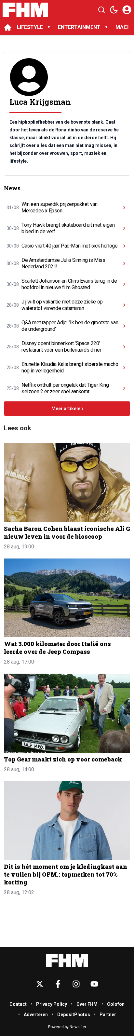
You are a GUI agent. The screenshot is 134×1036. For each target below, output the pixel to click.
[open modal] (126, 9)
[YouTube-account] (94, 984)
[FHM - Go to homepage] (67, 960)
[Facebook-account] (58, 984)
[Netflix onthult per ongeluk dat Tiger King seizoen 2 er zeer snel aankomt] (124, 388)
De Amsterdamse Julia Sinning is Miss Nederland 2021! (63, 263)
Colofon (116, 1004)
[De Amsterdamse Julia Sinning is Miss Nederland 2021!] (124, 263)
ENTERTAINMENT (79, 27)
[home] (8, 27)
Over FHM (87, 1004)
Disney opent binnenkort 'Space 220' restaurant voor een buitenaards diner (61, 346)
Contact (18, 1004)
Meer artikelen (67, 408)
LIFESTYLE (30, 27)
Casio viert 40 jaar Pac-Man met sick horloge (69, 246)
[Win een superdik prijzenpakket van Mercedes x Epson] (124, 207)
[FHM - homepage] (25, 10)
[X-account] (40, 984)
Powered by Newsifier (67, 1027)
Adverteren (36, 1014)
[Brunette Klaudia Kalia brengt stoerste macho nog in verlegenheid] (124, 367)
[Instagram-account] (76, 984)
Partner (108, 1014)
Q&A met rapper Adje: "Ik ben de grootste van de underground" (69, 325)
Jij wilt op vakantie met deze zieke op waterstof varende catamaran (62, 305)
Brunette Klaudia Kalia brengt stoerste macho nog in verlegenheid (69, 367)
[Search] (101, 10)
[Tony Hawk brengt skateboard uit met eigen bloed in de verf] (124, 228)
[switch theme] (113, 9)
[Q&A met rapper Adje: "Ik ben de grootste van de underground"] (124, 326)
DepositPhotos (73, 1014)
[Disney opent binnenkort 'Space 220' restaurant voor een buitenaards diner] (124, 346)
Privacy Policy (51, 1004)
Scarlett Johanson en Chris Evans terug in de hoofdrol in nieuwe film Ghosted (69, 284)
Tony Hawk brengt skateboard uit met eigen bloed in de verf (68, 228)
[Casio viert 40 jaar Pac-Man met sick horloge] (124, 246)
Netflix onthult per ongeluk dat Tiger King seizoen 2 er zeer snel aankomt (65, 388)
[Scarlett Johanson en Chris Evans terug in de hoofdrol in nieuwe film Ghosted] (124, 284)
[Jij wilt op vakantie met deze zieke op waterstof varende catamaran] (124, 305)
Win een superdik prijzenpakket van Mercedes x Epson (59, 207)
